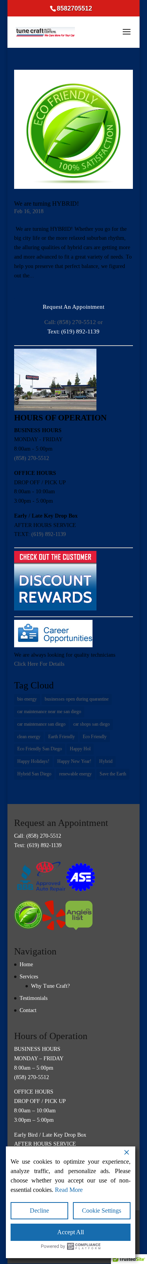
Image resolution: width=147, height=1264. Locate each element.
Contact (28, 1010)
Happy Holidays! (33, 761)
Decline (39, 1210)
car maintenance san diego (41, 724)
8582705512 (74, 8)
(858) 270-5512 (31, 458)
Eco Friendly (95, 736)
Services (29, 977)
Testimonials (33, 998)
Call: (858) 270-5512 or (73, 322)
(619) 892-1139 (48, 534)
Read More (69, 1189)
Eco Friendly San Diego (39, 749)
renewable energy (75, 774)
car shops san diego (91, 724)
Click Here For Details (39, 664)
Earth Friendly (61, 736)
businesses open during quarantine (77, 699)
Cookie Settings (101, 1210)
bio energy (27, 699)
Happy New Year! (74, 761)
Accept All (70, 1232)
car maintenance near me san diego (49, 711)
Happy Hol (80, 749)
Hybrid (106, 761)
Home (26, 964)
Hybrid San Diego (34, 774)
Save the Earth (113, 774)
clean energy (28, 736)
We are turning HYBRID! (46, 203)
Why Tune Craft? (50, 986)
